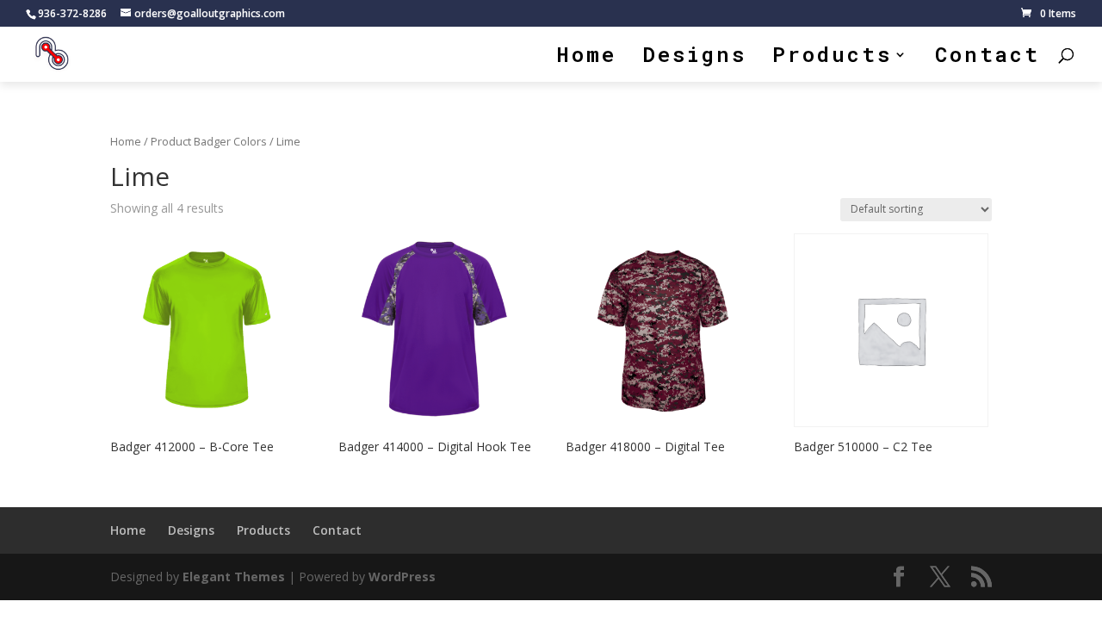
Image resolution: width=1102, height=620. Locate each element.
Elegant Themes (234, 576)
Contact (987, 58)
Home (586, 58)
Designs (694, 58)
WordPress (402, 576)
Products (832, 58)
